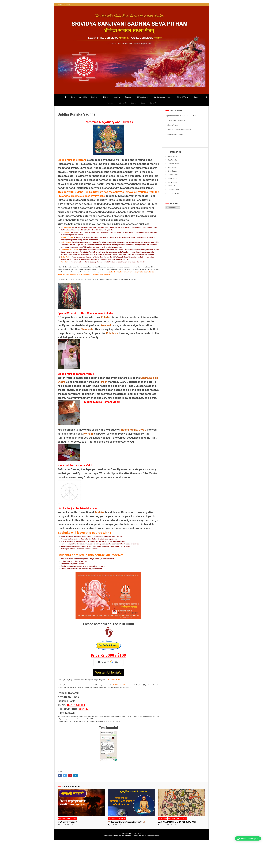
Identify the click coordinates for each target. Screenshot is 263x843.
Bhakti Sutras (172, 156)
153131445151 (76, 705)
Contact (153, 103)
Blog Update (172, 160)
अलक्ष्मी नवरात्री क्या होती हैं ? (67, 822)
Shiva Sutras (172, 182)
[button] (248, 838)
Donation (117, 97)
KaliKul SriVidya (182, 97)
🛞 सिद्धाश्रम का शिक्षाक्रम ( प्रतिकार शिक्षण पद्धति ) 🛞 (126, 822)
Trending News (173, 193)
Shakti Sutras (172, 178)
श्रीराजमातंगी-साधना (173, 116)
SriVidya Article (173, 186)
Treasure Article (173, 189)
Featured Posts (173, 164)
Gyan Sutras (172, 171)
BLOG (105, 97)
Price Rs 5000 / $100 (108, 655)
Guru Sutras (172, 167)
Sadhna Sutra (173, 175)
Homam (110, 103)
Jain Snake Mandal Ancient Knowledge (177, 822)
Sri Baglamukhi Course (162, 97)
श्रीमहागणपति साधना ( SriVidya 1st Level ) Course (183, 130)
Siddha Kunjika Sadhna (175, 125)
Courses (128, 97)
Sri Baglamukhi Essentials (176, 134)
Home (72, 97)
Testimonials (122, 103)
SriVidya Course (142, 97)
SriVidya (94, 97)
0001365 (83, 709)
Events (133, 103)
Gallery (196, 97)
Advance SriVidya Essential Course (179, 120)
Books (143, 103)
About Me (83, 97)
